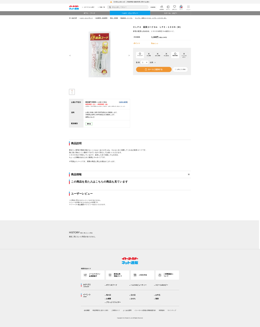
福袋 (157, 298)
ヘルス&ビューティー (139, 285)
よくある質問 (127, 310)
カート (181, 9)
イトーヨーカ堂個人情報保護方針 (145, 310)
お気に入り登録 (181, 69)
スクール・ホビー (170, 13)
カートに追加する (155, 69)
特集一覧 (102, 7)
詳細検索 (153, 7)
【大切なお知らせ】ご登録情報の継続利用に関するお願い (131, 2)
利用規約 (162, 310)
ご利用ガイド (115, 310)
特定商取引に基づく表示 (100, 310)
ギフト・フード (89, 13)
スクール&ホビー (161, 285)
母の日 (108, 295)
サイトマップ (172, 310)
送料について (90, 117)
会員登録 (162, 9)
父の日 (133, 295)
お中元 (157, 295)
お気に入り (174, 9)
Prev (69, 55)
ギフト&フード (111, 285)
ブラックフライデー (113, 302)
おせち (133, 298)
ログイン (168, 9)
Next (130, 55)
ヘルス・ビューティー (130, 13)
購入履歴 (81, 204)
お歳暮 (108, 298)
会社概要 (87, 310)
